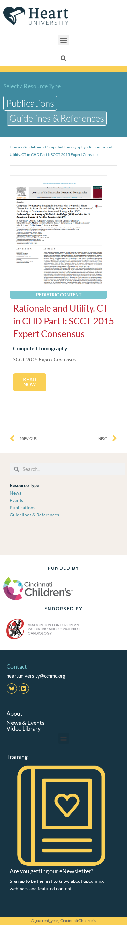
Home (15, 147)
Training (17, 756)
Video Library (24, 728)
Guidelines (32, 147)
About (14, 713)
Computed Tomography (65, 147)
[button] (63, 40)
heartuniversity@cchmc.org (36, 676)
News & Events (26, 722)
